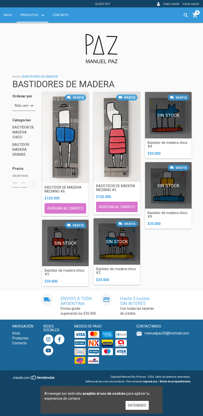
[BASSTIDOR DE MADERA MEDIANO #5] (117, 137)
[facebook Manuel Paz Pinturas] (59, 339)
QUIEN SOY (102, 4)
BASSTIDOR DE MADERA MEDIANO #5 (115, 188)
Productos (29, 15)
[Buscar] (186, 15)
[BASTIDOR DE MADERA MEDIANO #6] (65, 137)
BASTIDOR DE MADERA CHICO (23, 132)
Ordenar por (22, 96)
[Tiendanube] (34, 379)
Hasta (24, 175)
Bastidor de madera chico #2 (116, 271)
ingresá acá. (150, 381)
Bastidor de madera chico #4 (167, 144)
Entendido (137, 405)
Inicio (8, 15)
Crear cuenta (171, 4)
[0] (195, 17)
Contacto (61, 15)
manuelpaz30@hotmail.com (167, 333)
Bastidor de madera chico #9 (167, 215)
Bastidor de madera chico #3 (64, 272)
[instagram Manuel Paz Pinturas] (48, 339)
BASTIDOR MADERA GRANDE (20, 149)
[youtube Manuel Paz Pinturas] (48, 350)
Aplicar (32, 184)
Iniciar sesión (190, 4)
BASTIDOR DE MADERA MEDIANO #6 (63, 189)
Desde (15, 175)
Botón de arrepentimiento (175, 381)
